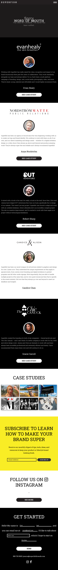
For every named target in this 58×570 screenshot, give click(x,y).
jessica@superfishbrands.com (34, 556)
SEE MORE (29, 500)
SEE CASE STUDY (29, 95)
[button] (18, 535)
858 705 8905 (17, 556)
